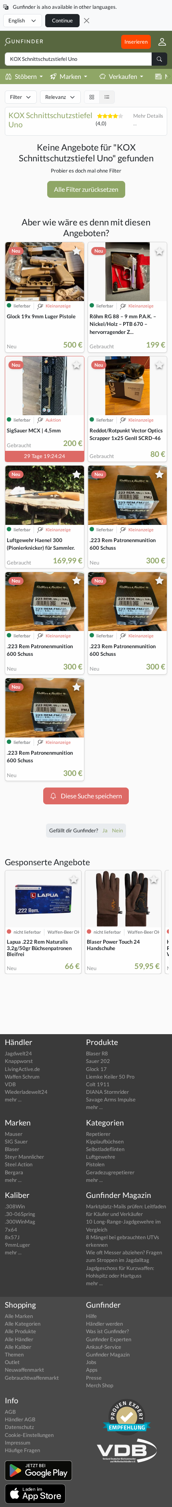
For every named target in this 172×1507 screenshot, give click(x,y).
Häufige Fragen (22, 1450)
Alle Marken (19, 1316)
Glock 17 (96, 1069)
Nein (117, 830)
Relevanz (55, 97)
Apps (92, 1369)
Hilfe (91, 1316)
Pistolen (95, 1164)
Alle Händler (19, 1339)
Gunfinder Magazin (108, 1354)
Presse (94, 1377)
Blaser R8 (97, 1053)
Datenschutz (19, 1427)
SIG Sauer (16, 1141)
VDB (10, 1084)
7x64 (11, 1229)
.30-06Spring (20, 1214)
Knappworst (19, 1061)
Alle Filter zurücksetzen (86, 189)
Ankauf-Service (103, 1347)
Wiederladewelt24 (26, 1092)
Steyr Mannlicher (24, 1156)
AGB (10, 1412)
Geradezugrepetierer (110, 1172)
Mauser (13, 1134)
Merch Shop (99, 1385)
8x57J (12, 1237)
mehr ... (13, 1099)
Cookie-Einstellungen (29, 1435)
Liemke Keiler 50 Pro (110, 1076)
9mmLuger (17, 1245)
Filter (16, 97)
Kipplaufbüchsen (105, 1141)
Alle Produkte (20, 1331)
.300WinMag (20, 1221)
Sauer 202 (98, 1061)
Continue (62, 20)
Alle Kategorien (22, 1323)
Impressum (17, 1442)
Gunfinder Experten (108, 1339)
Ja (105, 830)
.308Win (15, 1206)
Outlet (12, 1362)
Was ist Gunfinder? (107, 1331)
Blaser (12, 1149)
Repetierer (98, 1134)
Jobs (91, 1362)
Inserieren (136, 41)
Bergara (14, 1172)
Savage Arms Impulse (111, 1099)
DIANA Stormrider (107, 1092)
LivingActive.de (22, 1069)
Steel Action (18, 1164)
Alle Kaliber (18, 1347)
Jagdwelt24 (18, 1053)
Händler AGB (20, 1419)
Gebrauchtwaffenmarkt (32, 1377)
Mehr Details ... (148, 120)
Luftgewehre (100, 1156)
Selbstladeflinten (105, 1149)
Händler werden (104, 1323)
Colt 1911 (98, 1084)
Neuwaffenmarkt (24, 1369)
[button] (159, 41)
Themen (14, 1354)
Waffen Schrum (22, 1076)
